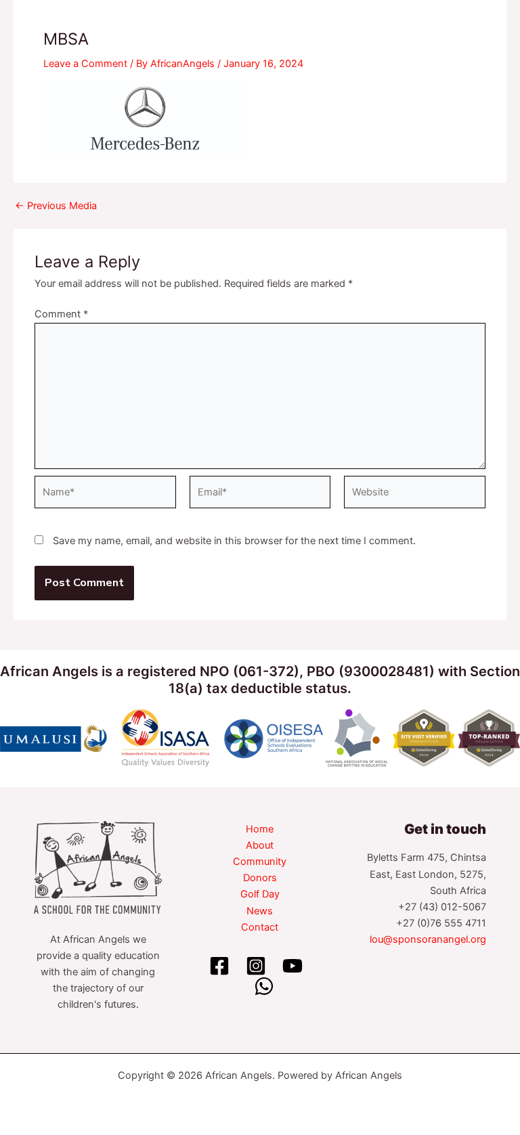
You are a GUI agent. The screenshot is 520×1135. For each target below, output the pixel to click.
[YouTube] (292, 966)
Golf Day (260, 894)
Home (260, 829)
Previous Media (56, 206)
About (260, 845)
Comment (61, 314)
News (259, 911)
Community (259, 861)
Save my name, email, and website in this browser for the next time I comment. (234, 541)
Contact (259, 927)
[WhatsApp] (264, 986)
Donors (260, 878)
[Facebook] (219, 966)
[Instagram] (256, 966)
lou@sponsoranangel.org (428, 939)
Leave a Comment (85, 64)
